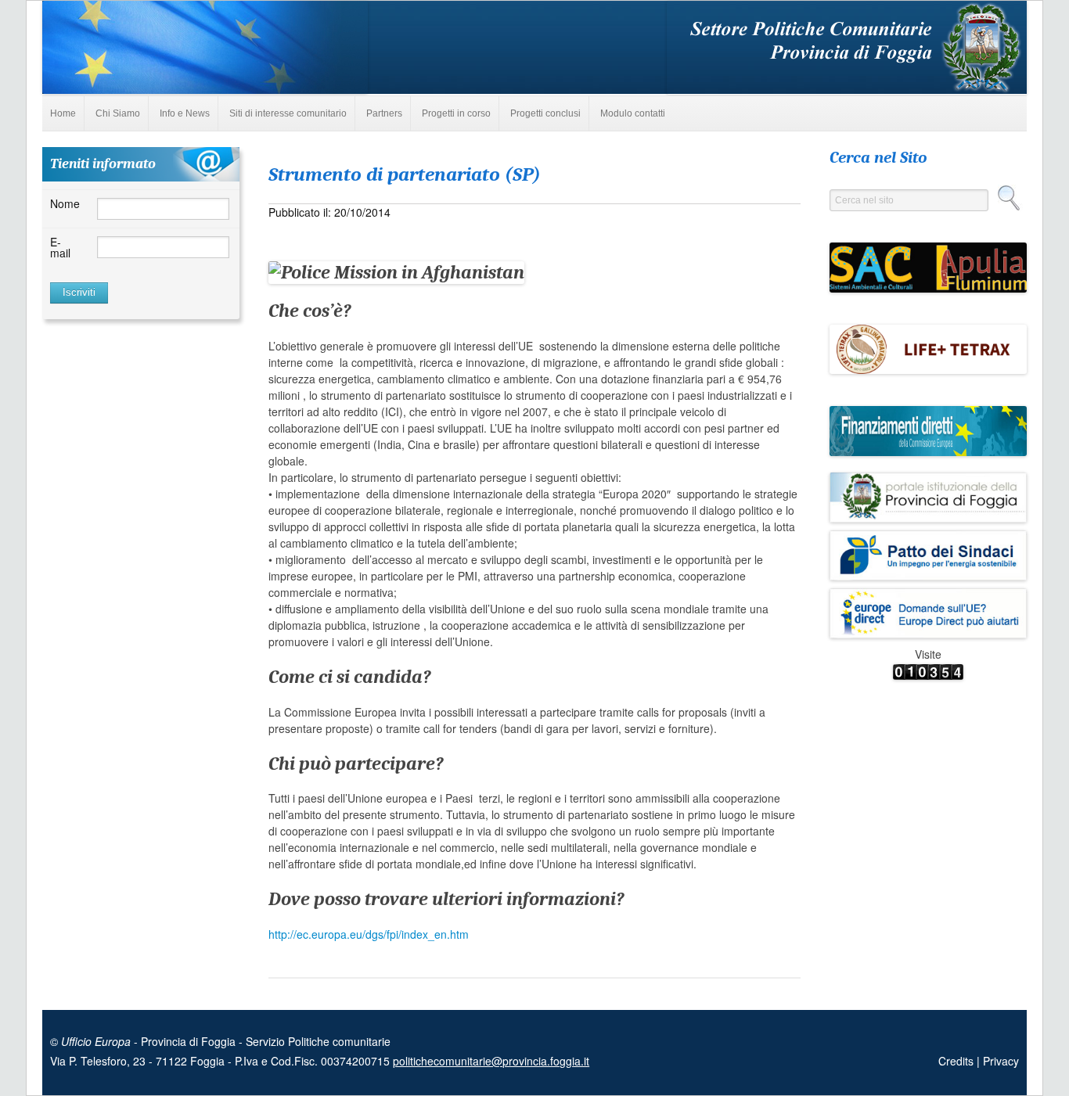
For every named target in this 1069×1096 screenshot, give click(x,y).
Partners (384, 113)
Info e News (185, 113)
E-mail (60, 247)
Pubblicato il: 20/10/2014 (329, 212)
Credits (957, 1061)
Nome (65, 203)
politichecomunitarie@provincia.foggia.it (491, 1061)
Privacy (1001, 1061)
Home (63, 113)
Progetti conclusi (545, 113)
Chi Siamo (117, 113)
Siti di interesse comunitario (288, 113)
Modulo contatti (632, 113)
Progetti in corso (456, 113)
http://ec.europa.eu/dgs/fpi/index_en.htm (368, 934)
